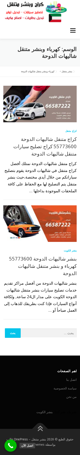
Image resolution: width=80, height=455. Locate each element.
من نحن (71, 397)
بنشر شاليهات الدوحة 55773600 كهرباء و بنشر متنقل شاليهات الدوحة (43, 265)
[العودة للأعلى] (40, 429)
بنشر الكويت (70, 250)
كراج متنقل (71, 130)
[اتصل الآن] (10, 445)
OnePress (21, 439)
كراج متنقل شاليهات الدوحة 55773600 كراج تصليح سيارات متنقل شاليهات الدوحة (45, 146)
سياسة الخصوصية (65, 388)
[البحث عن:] (49, 333)
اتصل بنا (71, 379)
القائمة (73, 30)
